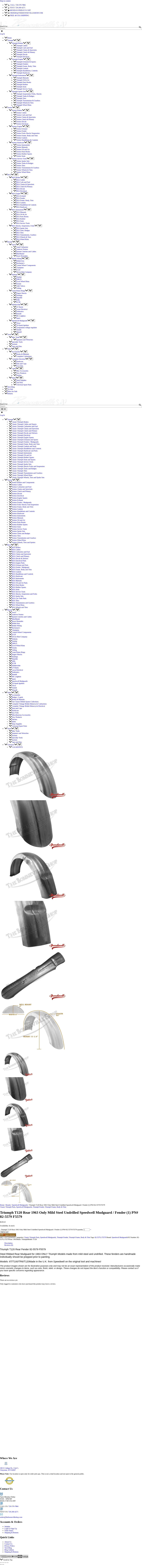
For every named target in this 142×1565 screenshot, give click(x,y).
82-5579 (98, 1237)
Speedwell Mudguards (20, 1205)
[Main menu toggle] (3, 409)
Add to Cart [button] (15, 1331)
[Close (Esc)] (7, 1562)
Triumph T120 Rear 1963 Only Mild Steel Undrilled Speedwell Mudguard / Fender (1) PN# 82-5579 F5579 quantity (42, 1230)
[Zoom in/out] (1, 1562)
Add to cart (4, 1232)
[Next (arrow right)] (3, 1564)
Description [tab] (8, 1243)
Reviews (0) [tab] (8, 1245)
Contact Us (8, 1544)
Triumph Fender (38, 1207)
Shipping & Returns (11, 1533)
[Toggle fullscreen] (3, 1562)
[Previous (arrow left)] (1, 1564)
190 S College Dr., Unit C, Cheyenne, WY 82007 (9, 1469)
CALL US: (4, 1506)
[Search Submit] (140, 27)
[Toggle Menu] (18, 40)
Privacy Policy (9, 1546)
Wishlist (7, 1527)
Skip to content (5, 1)
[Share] (5, 1562)
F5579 (104, 1237)
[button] (14, 40)
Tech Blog (8, 1548)
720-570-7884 (13, 1506)
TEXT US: (4, 1512)
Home (2, 1205)
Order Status (8, 1531)
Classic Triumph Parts (7, 1207)
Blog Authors (9, 1550)
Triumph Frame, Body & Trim (55, 1207)
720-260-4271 (13, 1512)
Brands (8, 1205)
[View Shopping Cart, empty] (71, 31)
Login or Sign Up (10, 1529)
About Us (7, 1542)
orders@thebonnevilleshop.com (11, 1517)
